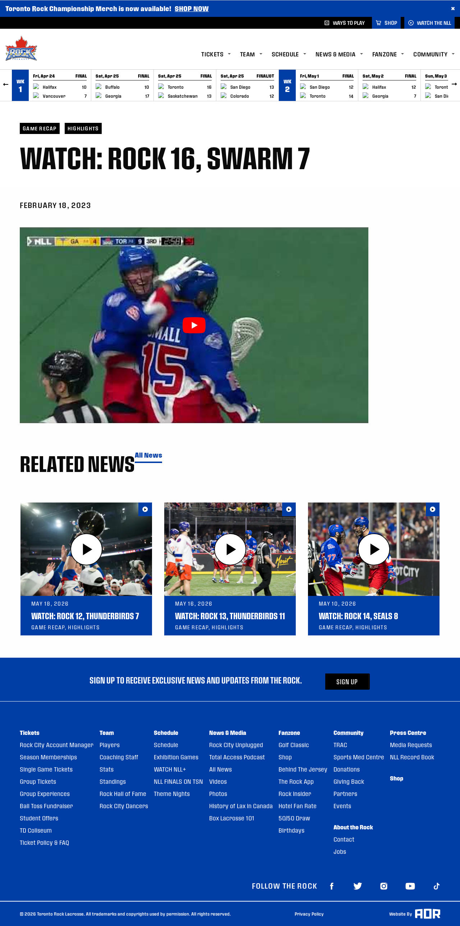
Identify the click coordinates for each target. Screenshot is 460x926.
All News (148, 455)
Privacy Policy (309, 913)
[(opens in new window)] (331, 886)
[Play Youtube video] (194, 325)
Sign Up (347, 681)
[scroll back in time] (6, 85)
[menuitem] (220, 54)
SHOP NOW (192, 8)
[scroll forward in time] (454, 85)
